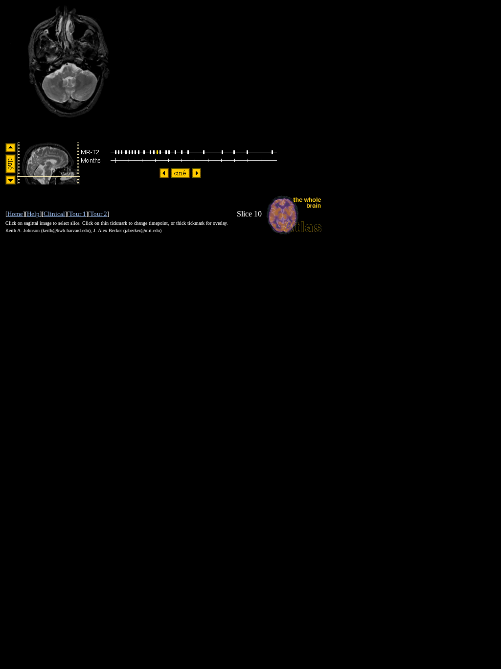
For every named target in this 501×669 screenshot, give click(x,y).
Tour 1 (77, 213)
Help (33, 213)
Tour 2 (98, 213)
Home (15, 213)
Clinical (54, 213)
